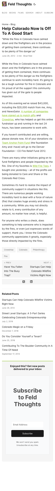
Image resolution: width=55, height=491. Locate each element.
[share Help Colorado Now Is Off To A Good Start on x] (24, 281)
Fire (5, 256)
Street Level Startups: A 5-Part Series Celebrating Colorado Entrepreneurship (24, 315)
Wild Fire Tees (41, 166)
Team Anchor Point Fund (16, 142)
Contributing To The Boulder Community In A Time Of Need (27, 347)
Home (5, 24)
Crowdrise (8, 119)
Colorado (23, 249)
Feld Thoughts (20, 4)
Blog (13, 24)
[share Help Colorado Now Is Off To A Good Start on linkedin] (31, 281)
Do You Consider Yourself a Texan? (22, 336)
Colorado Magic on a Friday (17, 326)
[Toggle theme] (34, 4)
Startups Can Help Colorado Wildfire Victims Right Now (27, 301)
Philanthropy (39, 249)
